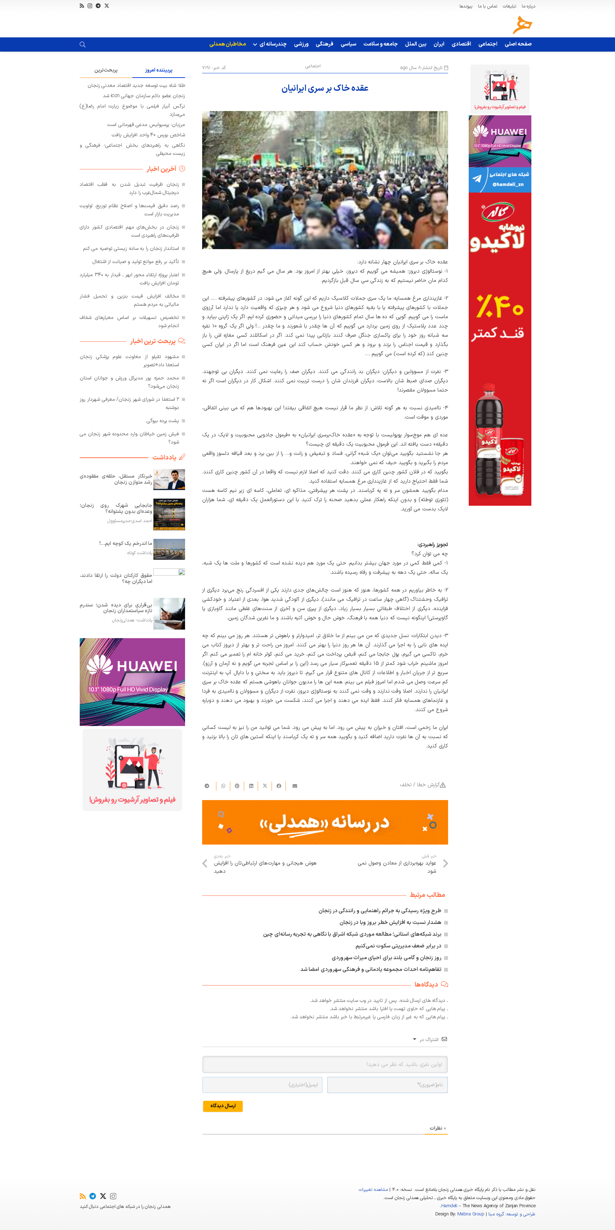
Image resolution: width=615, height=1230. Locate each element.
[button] (256, 44)
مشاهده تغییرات (373, 1189)
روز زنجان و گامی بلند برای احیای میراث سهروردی (387, 958)
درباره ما (528, 6)
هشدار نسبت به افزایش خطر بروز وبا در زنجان (390, 923)
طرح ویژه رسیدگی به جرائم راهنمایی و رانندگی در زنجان (380, 911)
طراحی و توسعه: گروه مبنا (511, 1214)
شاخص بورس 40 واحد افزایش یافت (148, 135)
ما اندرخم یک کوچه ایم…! (125, 543)
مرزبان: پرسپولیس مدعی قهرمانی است (146, 124)
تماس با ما (487, 6)
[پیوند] (82, 44)
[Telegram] (98, 5)
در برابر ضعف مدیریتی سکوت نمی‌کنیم (398, 946)
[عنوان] (522, 24)
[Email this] (292, 786)
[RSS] (82, 5)
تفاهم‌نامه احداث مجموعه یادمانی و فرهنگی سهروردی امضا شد (370, 970)
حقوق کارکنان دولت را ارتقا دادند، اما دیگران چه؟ (116, 578)
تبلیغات (509, 6)
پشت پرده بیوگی (163, 421)
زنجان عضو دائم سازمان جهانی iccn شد (144, 96)
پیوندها (465, 6)
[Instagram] (90, 6)
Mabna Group (470, 1214)
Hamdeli (449, 1206)
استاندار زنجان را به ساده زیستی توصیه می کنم (131, 248)
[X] (106, 6)
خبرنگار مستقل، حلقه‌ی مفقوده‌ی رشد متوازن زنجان (116, 479)
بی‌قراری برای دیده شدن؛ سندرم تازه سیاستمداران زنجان (116, 608)
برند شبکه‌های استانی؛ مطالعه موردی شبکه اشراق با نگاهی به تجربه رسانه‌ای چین (352, 934)
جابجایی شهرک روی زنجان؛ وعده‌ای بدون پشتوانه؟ (116, 508)
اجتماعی (313, 66)
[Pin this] (237, 786)
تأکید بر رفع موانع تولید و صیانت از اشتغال (136, 262)
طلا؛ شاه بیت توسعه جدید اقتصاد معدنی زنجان (136, 85)
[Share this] (278, 786)
